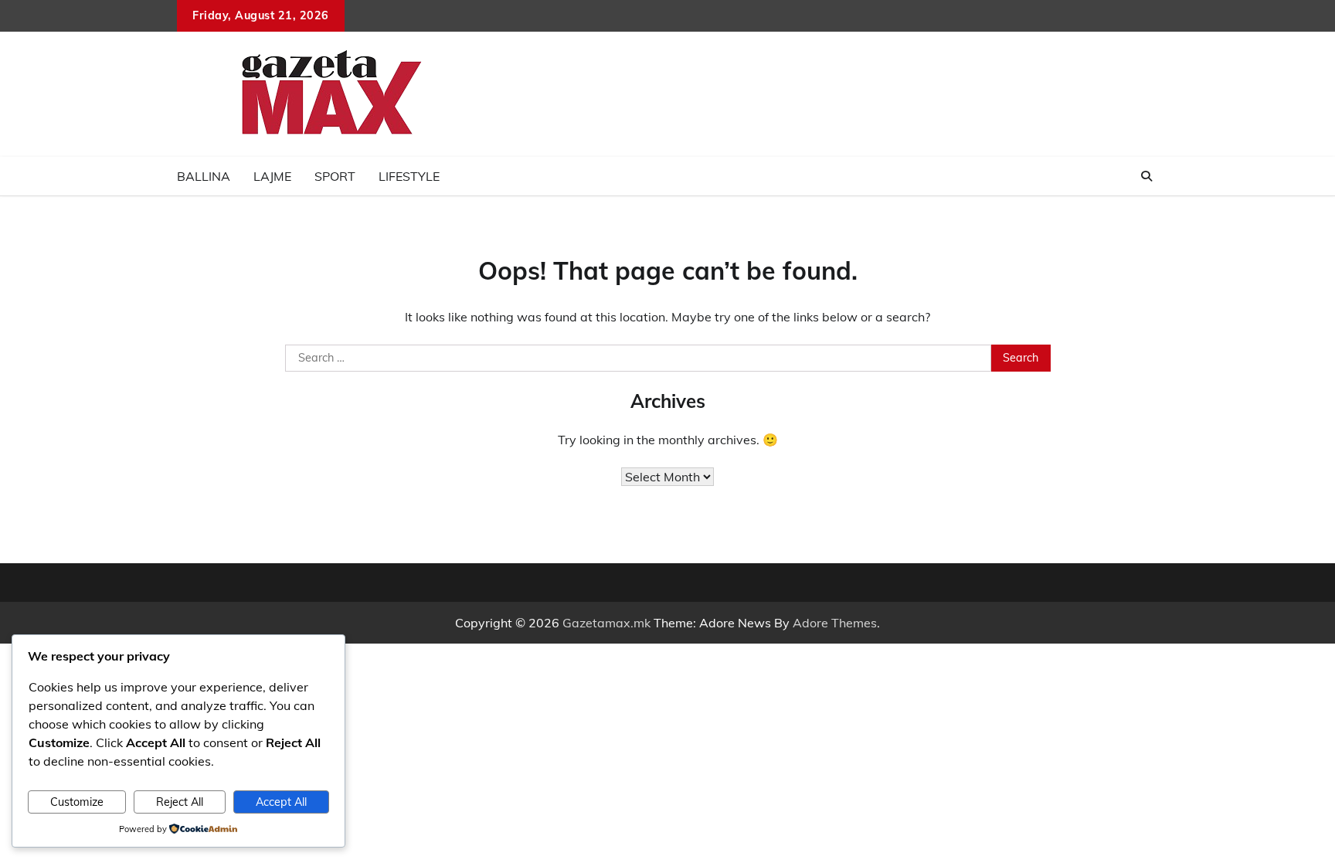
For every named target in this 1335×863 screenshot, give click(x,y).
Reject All (179, 802)
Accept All (281, 802)
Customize (77, 802)
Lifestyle (409, 176)
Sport (334, 176)
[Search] (1146, 176)
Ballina (203, 176)
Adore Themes (835, 622)
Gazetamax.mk (606, 622)
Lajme (272, 176)
